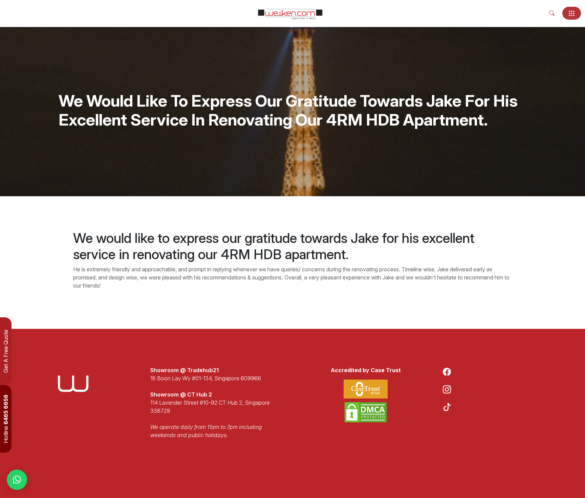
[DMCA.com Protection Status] (366, 412)
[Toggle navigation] (571, 13)
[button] (17, 480)
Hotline (5, 418)
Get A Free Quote (5, 351)
